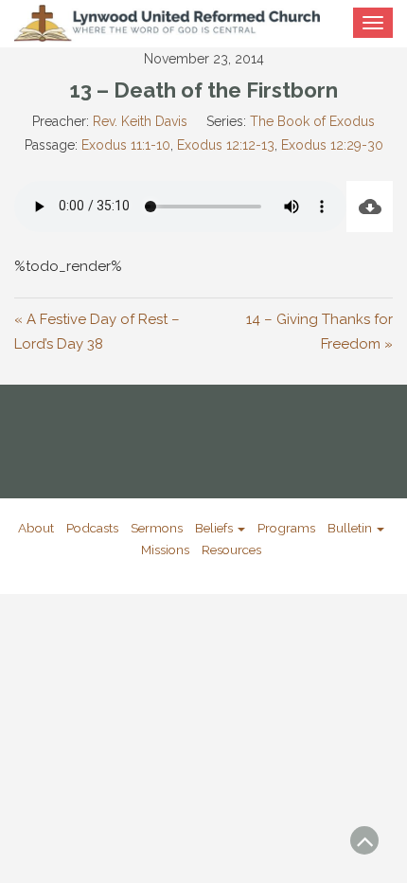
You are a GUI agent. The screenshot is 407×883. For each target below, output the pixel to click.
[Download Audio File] (369, 206)
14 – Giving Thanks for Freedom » (319, 331)
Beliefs (215, 527)
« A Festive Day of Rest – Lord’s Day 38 (97, 331)
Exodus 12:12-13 (225, 145)
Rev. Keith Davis (140, 121)
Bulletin (351, 527)
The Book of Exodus (312, 121)
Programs (286, 527)
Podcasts (92, 527)
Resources (231, 549)
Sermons (157, 527)
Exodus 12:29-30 (332, 145)
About (36, 527)
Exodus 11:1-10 (125, 145)
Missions (165, 549)
